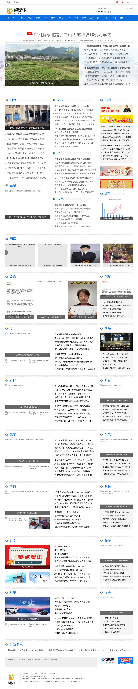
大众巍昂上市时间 (62, 606)
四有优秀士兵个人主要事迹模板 (68, 212)
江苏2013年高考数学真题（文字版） (116, 628)
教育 (53, 18)
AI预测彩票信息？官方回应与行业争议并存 (73, 166)
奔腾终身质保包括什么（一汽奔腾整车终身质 (73, 622)
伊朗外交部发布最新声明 (112, 312)
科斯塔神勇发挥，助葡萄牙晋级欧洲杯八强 (72, 468)
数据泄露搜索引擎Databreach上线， (116, 512)
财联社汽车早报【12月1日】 (67, 146)
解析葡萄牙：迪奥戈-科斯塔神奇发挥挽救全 (73, 471)
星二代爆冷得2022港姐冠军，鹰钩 (69, 265)
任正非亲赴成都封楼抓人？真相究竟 (117, 126)
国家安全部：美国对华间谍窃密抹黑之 (25, 143)
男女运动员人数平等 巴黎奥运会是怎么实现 (73, 460)
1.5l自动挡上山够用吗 (63, 626)
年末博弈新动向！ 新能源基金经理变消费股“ (74, 117)
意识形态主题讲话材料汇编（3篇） (69, 570)
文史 (114, 18)
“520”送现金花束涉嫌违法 (112, 302)
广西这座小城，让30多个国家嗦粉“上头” (103, 80)
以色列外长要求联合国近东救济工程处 (25, 158)
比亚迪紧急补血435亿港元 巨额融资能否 (71, 401)
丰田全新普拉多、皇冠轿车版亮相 (27, 619)
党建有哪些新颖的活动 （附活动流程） (71, 205)
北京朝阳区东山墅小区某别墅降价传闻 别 (72, 413)
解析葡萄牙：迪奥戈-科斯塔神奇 (27, 461)
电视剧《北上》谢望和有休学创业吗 (69, 394)
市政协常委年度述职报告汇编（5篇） (70, 566)
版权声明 (43, 673)
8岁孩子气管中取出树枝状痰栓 (27, 513)
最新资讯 (16, 644)
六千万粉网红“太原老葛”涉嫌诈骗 (115, 460)
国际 (13, 100)
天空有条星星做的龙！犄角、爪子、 (116, 354)
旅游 (46, 18)
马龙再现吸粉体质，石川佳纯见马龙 (116, 464)
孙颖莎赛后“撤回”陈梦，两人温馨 (115, 474)
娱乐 (30, 18)
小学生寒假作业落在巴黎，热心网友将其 (26, 168)
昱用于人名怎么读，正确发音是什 (116, 561)
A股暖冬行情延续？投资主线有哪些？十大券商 (75, 121)
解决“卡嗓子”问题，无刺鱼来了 (67, 520)
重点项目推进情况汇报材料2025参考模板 (72, 216)
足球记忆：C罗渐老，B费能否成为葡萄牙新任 (74, 451)
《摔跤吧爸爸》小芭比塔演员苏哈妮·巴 (26, 153)
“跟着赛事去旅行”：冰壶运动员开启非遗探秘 (105, 76)
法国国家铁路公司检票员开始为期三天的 (26, 163)
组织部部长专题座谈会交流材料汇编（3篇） (73, 577)
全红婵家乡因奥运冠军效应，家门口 (116, 467)
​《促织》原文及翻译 (116, 612)
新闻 (15, 18)
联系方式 (34, 673)
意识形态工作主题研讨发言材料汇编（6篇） (73, 574)
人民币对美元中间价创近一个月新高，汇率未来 (75, 173)
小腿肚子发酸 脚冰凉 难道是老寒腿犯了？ (72, 507)
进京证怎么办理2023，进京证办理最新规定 (72, 602)
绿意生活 (46, 659)
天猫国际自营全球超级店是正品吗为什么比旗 (73, 342)
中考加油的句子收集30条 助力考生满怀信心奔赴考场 (113, 650)
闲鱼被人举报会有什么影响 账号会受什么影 (73, 362)
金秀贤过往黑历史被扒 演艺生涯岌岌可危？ (73, 406)
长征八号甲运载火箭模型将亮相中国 (116, 526)
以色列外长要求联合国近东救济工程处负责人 (27, 128)
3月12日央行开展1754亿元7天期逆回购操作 (104, 58)
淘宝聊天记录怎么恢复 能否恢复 (68, 354)
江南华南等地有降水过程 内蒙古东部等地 (72, 159)
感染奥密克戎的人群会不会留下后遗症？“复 (73, 503)
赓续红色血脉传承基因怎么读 (114, 625)
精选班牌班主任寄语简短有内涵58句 (116, 576)
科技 (76, 18)
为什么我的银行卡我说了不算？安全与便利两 (73, 386)
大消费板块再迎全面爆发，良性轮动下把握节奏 (75, 136)
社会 (60, 153)
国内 (108, 100)
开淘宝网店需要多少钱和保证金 (68, 334)
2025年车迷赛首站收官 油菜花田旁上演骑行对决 (107, 72)
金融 (13, 185)
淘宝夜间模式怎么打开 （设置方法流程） (72, 349)
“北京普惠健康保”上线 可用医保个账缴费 (72, 527)
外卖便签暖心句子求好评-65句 (114, 580)
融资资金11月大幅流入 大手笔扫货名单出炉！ (74, 113)
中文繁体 (15, 2)
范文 (91, 18)
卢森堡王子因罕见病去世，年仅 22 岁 (70, 417)
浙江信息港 (38, 659)
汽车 (99, 18)
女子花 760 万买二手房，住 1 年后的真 (71, 410)
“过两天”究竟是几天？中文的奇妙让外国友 (72, 455)
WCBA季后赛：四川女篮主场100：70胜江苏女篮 (107, 54)
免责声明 (52, 673)
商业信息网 (54, 659)
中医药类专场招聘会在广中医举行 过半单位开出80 (36, 40)
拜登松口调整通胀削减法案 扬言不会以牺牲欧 (74, 139)
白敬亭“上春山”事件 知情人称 (51, 317)
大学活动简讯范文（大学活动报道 (116, 400)
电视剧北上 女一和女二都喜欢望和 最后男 (72, 397)
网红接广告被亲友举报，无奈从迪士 (117, 140)
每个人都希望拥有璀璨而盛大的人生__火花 (72, 561)
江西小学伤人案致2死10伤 (112, 309)
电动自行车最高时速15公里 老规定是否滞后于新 (107, 68)
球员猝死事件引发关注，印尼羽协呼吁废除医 (73, 464)
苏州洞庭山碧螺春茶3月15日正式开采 (71, 189)
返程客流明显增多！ (116, 348)
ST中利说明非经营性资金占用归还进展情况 (73, 129)
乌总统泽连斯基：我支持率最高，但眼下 (26, 139)
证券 (60, 100)
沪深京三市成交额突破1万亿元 (114, 159)
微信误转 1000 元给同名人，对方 (115, 156)
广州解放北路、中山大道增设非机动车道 (72, 34)
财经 (23, 18)
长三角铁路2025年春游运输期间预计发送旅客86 (107, 61)
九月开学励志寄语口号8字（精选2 (27, 355)
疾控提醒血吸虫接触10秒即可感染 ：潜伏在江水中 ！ (97, 40)
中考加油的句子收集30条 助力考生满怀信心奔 (74, 226)
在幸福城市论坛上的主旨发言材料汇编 (70, 581)
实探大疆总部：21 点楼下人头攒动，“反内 (72, 421)
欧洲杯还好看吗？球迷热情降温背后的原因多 (73, 444)
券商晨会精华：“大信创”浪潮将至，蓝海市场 (74, 143)
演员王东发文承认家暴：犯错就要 (82, 317)
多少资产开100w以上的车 (65, 598)
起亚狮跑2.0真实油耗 (63, 609)
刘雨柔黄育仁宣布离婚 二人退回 (101, 265)
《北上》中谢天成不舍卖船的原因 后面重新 (73, 390)
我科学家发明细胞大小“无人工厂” (68, 516)
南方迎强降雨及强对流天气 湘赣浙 (116, 145)
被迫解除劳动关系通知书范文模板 (116, 409)
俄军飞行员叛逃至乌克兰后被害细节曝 (25, 134)
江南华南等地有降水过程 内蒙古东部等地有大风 (107, 46)
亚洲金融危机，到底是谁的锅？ (116, 454)
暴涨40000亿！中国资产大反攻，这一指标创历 (74, 124)
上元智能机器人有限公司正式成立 (116, 152)
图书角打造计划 (61, 554)
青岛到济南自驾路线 (63, 613)
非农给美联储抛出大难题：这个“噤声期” (72, 106)
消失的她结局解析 (27, 567)
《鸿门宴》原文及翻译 (111, 622)
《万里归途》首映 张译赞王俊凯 (36, 265)
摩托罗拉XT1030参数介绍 (112, 522)
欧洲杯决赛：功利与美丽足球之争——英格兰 (73, 448)
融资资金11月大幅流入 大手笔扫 (116, 219)
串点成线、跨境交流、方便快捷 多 (116, 358)
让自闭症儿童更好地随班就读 (67, 523)
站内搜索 (130, 2)
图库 (84, 18)
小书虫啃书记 (60, 550)
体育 (69, 18)
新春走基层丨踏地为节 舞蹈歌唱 (115, 361)
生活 (61, 18)
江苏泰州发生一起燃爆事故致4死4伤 (70, 185)
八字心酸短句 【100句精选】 (114, 573)
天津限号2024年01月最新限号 (67, 633)
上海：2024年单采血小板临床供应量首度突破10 (107, 84)
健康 (122, 18)
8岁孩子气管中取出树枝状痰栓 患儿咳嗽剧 (72, 492)
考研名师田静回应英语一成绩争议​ (116, 133)
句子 (107, 18)
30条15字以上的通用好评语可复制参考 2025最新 (75, 369)
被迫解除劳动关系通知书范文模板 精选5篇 (73, 209)
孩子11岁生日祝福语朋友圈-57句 (115, 566)
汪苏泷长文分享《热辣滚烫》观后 (19, 317)
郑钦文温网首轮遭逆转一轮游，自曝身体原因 (73, 475)
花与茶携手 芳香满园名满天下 (66, 40)
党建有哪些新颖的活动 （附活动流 (116, 406)
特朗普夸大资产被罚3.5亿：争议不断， (25, 173)
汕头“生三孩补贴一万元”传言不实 (116, 130)
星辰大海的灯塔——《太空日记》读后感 (71, 557)
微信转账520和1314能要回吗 (113, 316)
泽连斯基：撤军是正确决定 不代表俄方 (25, 148)
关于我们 (25, 673)
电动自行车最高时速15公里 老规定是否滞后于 (74, 192)
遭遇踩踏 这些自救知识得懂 (66, 512)
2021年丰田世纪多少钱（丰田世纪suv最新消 (73, 618)
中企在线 (30, 659)
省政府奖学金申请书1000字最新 (68, 219)
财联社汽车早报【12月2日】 (67, 132)
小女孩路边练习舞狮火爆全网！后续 (116, 368)
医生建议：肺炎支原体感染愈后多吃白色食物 (73, 500)
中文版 (7, 2)
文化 (38, 18)
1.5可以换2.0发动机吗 (63, 629)
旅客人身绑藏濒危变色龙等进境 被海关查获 (105, 50)
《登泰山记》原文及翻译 (112, 632)
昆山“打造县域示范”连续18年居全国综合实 (27, 217)
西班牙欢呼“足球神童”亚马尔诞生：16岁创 (72, 440)
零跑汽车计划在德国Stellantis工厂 (115, 519)
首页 (7, 18)
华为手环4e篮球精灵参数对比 (114, 515)
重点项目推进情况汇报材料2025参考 (116, 416)
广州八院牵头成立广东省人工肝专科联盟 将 (73, 496)
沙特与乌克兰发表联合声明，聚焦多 (117, 149)
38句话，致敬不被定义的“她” (27, 407)
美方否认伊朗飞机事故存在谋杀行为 (116, 306)
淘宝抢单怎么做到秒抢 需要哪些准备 (70, 345)
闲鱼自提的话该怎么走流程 (66, 365)
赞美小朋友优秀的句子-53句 (113, 570)
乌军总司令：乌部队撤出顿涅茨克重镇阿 (26, 177)
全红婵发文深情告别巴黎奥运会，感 (116, 470)
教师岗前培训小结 (62, 546)
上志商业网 (22, 659)
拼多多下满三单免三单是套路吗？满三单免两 (73, 338)
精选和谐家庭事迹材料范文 (66, 223)
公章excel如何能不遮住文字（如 (116, 506)
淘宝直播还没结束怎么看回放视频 (69, 358)
